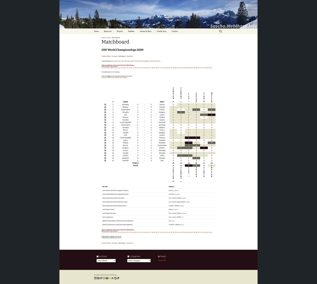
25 (146, 68)
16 (127, 68)
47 (192, 68)
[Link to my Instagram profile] (104, 278)
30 (156, 68)
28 (152, 68)
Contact (175, 31)
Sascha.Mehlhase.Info (233, 26)
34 (165, 68)
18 (131, 68)
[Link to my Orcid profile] (110, 278)
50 (198, 68)
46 (190, 68)
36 (169, 68)
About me (107, 31)
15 (125, 68)
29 (154, 68)
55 (209, 68)
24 (144, 68)
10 (114, 68)
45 (188, 68)
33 (163, 68)
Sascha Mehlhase (110, 275)
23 (142, 68)
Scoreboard (130, 56)
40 (177, 68)
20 (135, 68)
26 (148, 68)
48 (194, 68)
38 (173, 68)
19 (133, 68)
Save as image (123, 77)
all (211, 68)
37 (171, 68)
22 (140, 68)
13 (121, 68)
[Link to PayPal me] (118, 278)
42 (182, 68)
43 (184, 68)
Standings (114, 56)
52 (203, 68)
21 (137, 68)
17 (129, 68)
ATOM (164, 260)
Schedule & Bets (106, 56)
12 (118, 68)
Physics (120, 31)
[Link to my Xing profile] (98, 278)
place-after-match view (153, 61)
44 (186, 68)
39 (175, 68)
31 (158, 68)
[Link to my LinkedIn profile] (95, 278)
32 (161, 68)
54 (207, 68)
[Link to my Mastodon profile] (101, 278)
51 (201, 68)
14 (123, 68)
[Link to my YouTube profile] (107, 278)
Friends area (161, 31)
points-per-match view (117, 61)
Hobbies (131, 31)
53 (205, 68)
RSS (159, 260)
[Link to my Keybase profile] (112, 278)
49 (196, 68)
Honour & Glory (145, 31)
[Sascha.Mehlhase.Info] (158, 14)
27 (150, 68)
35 (167, 68)
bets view (127, 61)
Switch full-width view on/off (110, 77)
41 (180, 68)
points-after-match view (137, 61)
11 (116, 68)
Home (96, 31)
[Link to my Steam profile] (115, 278)
